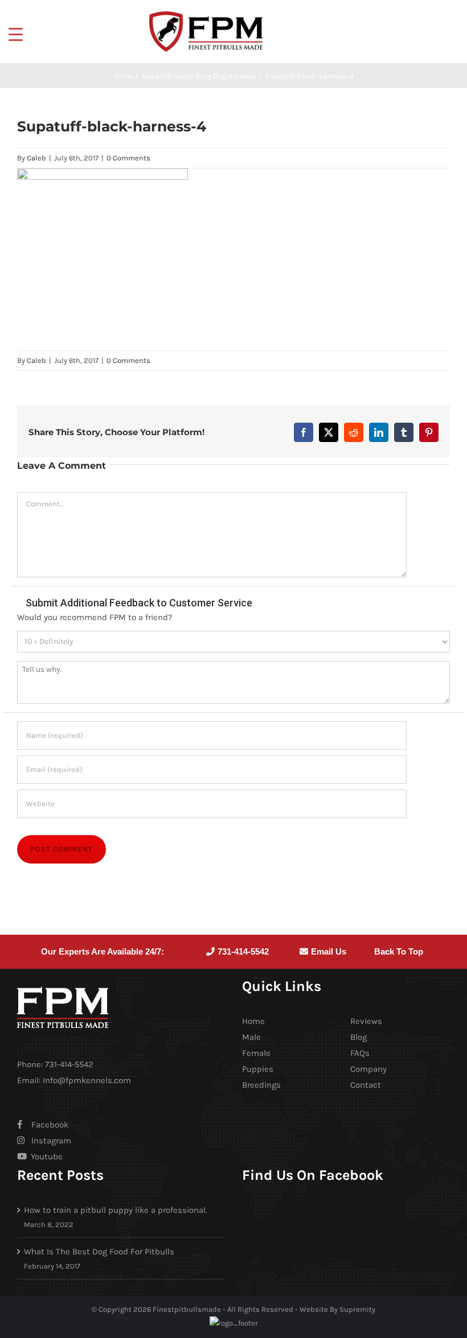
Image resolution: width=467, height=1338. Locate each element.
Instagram (51, 1140)
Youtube (45, 1156)
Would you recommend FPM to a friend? (94, 617)
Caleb (36, 158)
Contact (365, 1085)
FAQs (360, 1053)
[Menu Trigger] (15, 33)
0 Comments (128, 158)
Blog (358, 1037)
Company (368, 1069)
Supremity (357, 1309)
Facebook (49, 1125)
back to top (398, 951)
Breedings (261, 1085)
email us (328, 951)
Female (256, 1053)
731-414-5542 (243, 951)
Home (253, 1021)
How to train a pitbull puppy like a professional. (115, 1210)
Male (251, 1037)
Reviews (366, 1021)
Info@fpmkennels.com (87, 1080)
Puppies (257, 1069)
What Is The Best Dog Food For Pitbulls (99, 1251)
